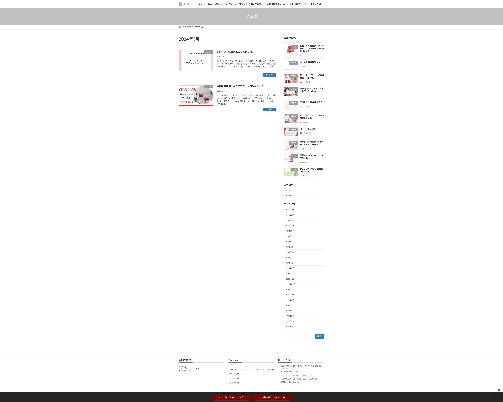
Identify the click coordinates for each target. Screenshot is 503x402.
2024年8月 (290, 247)
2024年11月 (291, 236)
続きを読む (269, 75)
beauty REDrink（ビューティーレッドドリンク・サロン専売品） (252, 369)
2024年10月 (291, 242)
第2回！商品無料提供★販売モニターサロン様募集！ (311, 143)
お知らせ (289, 190)
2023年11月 (291, 284)
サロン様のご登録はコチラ (230, 397)
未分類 (288, 196)
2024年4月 (290, 258)
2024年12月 (291, 231)
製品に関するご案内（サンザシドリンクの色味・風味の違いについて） (312, 48)
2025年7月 (290, 210)
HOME (232, 365)
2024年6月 (290, 252)
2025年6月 (290, 215)
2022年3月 (290, 327)
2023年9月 (290, 295)
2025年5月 (290, 220)
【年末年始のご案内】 (309, 129)
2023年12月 (291, 279)
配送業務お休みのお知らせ (311, 102)
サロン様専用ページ (237, 378)
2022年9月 (290, 321)
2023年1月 (290, 311)
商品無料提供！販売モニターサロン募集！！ (240, 86)
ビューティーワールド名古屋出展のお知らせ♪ (312, 76)
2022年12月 (291, 316)
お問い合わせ (235, 383)
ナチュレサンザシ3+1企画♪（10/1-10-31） (312, 170)
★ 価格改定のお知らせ (310, 62)
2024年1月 (290, 273)
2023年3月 (290, 305)
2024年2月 (290, 268)
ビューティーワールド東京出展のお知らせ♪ (312, 116)
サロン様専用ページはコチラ (271, 397)
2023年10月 (291, 289)
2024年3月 (290, 263)
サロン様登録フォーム (238, 374)
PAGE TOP (490, 387)
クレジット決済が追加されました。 (235, 51)
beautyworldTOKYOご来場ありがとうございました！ (311, 89)
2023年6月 (290, 300)
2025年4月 (290, 226)
